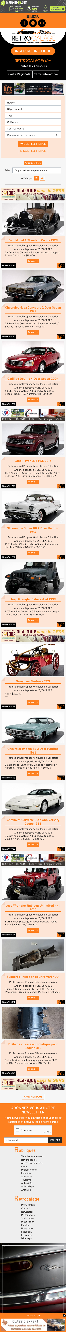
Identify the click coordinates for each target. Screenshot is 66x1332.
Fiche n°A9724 (8, 934)
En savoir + (33, 261)
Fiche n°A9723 (8, 849)
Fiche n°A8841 (8, 1002)
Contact (25, 1208)
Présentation (28, 1205)
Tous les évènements (33, 1156)
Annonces (26, 1176)
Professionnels (29, 1169)
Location (26, 1173)
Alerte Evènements (32, 1163)
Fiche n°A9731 (8, 265)
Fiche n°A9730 (8, 486)
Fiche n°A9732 (8, 336)
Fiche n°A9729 (8, 404)
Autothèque (27, 1186)
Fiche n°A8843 (8, 1073)
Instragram (27, 1235)
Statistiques (28, 1218)
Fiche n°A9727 (8, 557)
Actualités (26, 1183)
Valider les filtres (33, 144)
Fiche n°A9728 (8, 624)
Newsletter (27, 1212)
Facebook (26, 1231)
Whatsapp (26, 1238)
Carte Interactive (46, 74)
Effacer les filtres (33, 151)
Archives (26, 1190)
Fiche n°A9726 (8, 777)
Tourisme (26, 1180)
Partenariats (28, 1215)
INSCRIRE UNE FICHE (33, 51)
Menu (34, 16)
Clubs (24, 1166)
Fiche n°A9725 (8, 706)
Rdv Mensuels (29, 1160)
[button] (33, 219)
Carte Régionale (19, 74)
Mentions (26, 1225)
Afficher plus (33, 1096)
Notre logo (27, 1228)
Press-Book (27, 1221)
